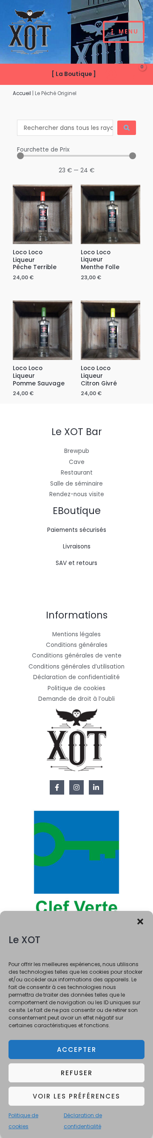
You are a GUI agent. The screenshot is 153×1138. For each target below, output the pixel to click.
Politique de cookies (76, 688)
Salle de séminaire (76, 484)
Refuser (77, 1072)
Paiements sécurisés (76, 530)
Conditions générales (77, 645)
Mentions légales (76, 634)
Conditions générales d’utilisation (76, 667)
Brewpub (76, 451)
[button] (140, 921)
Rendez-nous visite (76, 494)
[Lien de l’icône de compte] (111, 74)
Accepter (76, 1049)
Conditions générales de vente (77, 656)
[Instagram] (76, 787)
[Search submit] (126, 128)
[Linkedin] (96, 787)
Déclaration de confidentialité (76, 677)
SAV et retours (76, 563)
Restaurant (77, 473)
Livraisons (77, 546)
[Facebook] (57, 787)
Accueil (22, 93)
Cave (77, 462)
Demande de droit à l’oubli (76, 699)
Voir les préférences (76, 1096)
